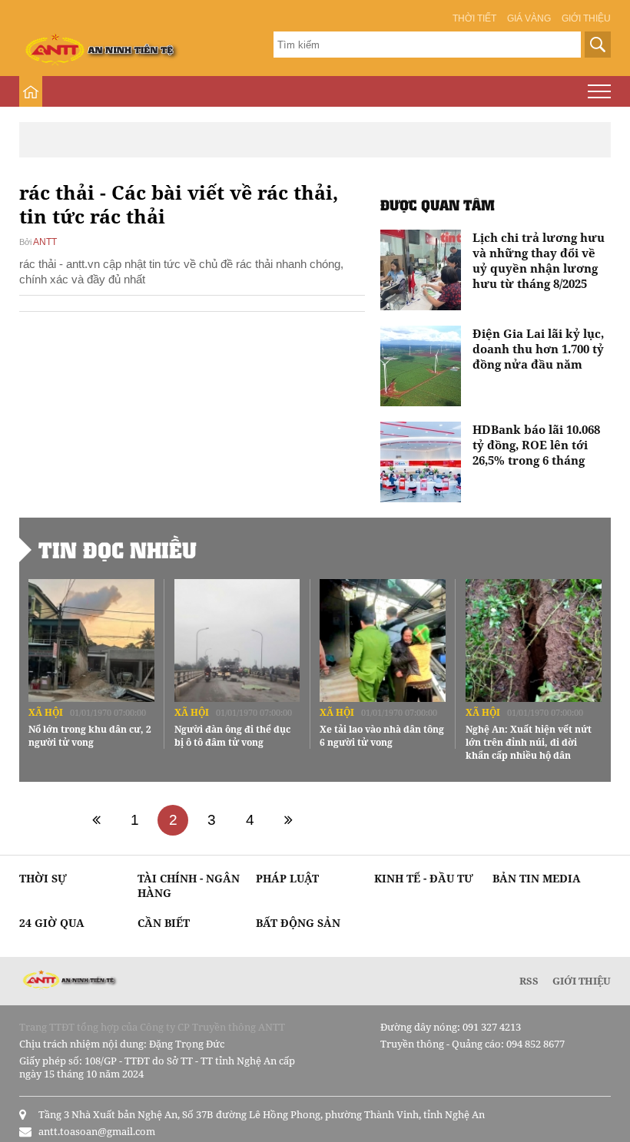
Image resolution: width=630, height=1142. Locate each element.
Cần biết (164, 922)
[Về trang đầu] (96, 820)
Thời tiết (474, 18)
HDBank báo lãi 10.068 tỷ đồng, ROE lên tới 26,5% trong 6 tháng (536, 445)
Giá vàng (529, 18)
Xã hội (45, 712)
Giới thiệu (586, 18)
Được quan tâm (437, 204)
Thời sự (43, 878)
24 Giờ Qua (52, 922)
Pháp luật (287, 878)
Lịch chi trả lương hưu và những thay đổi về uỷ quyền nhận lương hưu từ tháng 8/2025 (538, 260)
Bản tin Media (536, 878)
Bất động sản (298, 922)
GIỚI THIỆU (581, 981)
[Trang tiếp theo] (288, 820)
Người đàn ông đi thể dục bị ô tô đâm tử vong (232, 736)
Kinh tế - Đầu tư (423, 878)
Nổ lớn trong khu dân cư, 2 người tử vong (89, 736)
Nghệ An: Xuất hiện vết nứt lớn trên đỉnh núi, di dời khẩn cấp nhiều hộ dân (529, 742)
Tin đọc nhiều (117, 549)
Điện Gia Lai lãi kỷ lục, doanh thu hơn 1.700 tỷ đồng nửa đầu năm (538, 349)
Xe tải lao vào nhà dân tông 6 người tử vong (382, 736)
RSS (529, 981)
